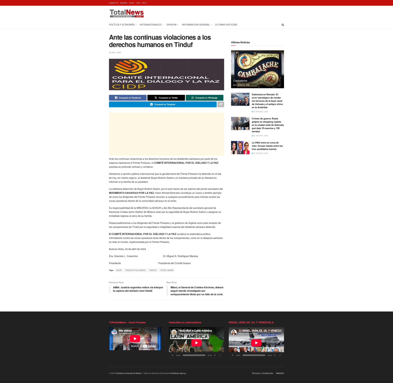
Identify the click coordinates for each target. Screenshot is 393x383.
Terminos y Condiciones (262, 373)
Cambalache (240, 80)
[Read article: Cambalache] (257, 69)
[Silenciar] (214, 355)
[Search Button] (283, 25)
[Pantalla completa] (220, 355)
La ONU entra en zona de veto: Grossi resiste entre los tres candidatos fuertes (267, 146)
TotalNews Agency (178, 373)
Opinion (171, 24)
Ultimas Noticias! (226, 24)
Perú (144, 3)
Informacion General (196, 24)
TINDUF (153, 270)
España (123, 3)
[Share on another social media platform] (220, 104)
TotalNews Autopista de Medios (129, 373)
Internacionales (150, 24)
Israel (131, 3)
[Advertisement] (166, 134)
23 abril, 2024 (115, 52)
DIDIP (119, 270)
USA (138, 3)
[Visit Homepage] (126, 13)
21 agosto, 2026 (242, 85)
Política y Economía (121, 24)
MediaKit (280, 373)
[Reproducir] (172, 355)
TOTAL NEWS (166, 270)
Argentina (113, 3)
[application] (196, 342)
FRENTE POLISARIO (135, 270)
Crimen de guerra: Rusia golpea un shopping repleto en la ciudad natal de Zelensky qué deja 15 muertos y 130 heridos (268, 125)
